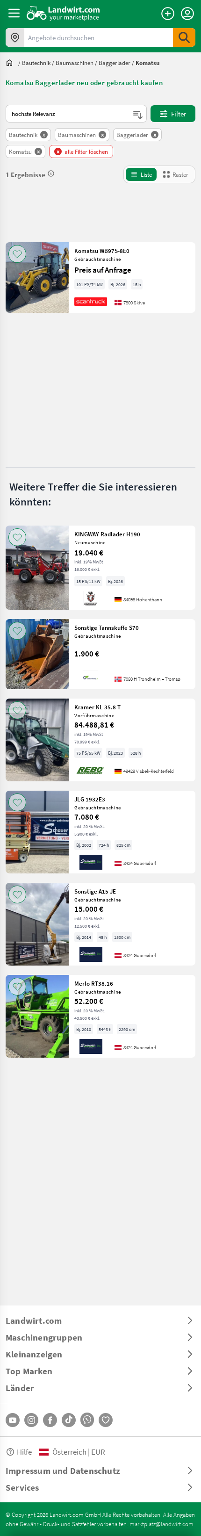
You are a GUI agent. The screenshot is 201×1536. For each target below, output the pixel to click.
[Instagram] (31, 1420)
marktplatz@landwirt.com (161, 1524)
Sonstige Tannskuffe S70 (106, 627)
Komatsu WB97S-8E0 (101, 250)
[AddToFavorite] (17, 254)
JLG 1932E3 (89, 799)
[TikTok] (69, 1420)
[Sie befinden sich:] (12, 62)
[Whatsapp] (87, 1419)
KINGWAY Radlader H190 (107, 534)
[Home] (63, 13)
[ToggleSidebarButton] (14, 13)
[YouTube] (13, 1420)
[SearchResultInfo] (51, 173)
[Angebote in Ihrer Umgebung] (15, 37)
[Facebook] (50, 1420)
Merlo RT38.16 (93, 983)
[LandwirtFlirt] (106, 1420)
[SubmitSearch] (184, 37)
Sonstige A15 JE (95, 891)
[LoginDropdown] (187, 14)
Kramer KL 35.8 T (97, 707)
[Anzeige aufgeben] (168, 14)
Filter (178, 113)
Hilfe (24, 1451)
